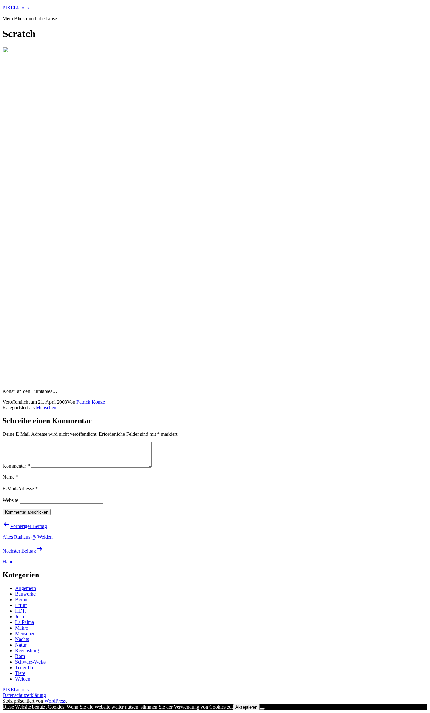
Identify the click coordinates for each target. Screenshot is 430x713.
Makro (21, 628)
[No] (262, 709)
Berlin (21, 599)
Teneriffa (24, 667)
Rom (20, 656)
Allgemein (25, 588)
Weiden (22, 679)
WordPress (55, 701)
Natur (20, 645)
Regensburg (27, 650)
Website (10, 500)
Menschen (46, 407)
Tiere (20, 673)
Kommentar (16, 466)
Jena (19, 616)
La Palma (24, 622)
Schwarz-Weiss (30, 662)
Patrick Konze (90, 402)
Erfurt (21, 605)
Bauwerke (25, 594)
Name (10, 477)
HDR (20, 611)
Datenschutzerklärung (24, 695)
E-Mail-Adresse (20, 488)
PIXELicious (16, 7)
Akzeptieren (246, 707)
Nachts (22, 639)
